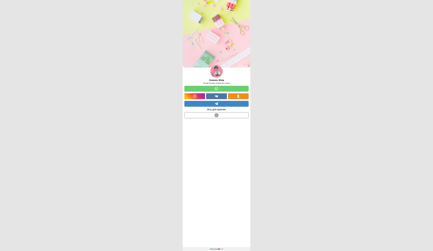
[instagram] (194, 96)
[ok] (238, 96)
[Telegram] (216, 104)
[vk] (216, 96)
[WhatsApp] (216, 89)
